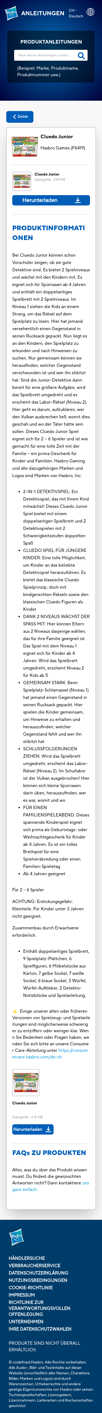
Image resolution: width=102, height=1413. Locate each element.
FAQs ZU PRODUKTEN (49, 1153)
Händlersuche (27, 1258)
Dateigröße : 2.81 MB (50, 180)
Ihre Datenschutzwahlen (40, 1329)
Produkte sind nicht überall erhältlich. (44, 1347)
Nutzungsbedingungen (38, 1280)
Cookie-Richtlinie (31, 1288)
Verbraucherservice (34, 1265)
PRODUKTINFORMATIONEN (48, 233)
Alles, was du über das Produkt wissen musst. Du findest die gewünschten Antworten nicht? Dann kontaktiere (49, 1176)
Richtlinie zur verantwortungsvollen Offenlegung (39, 1308)
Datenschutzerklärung (38, 1273)
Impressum (22, 1295)
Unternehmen (26, 1322)
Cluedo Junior (57, 137)
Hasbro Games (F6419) (63, 148)
